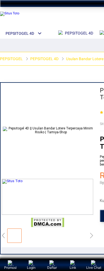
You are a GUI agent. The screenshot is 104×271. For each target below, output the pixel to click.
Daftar (52, 267)
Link (73, 267)
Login (31, 267)
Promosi (10, 267)
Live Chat (93, 267)
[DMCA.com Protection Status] (47, 226)
